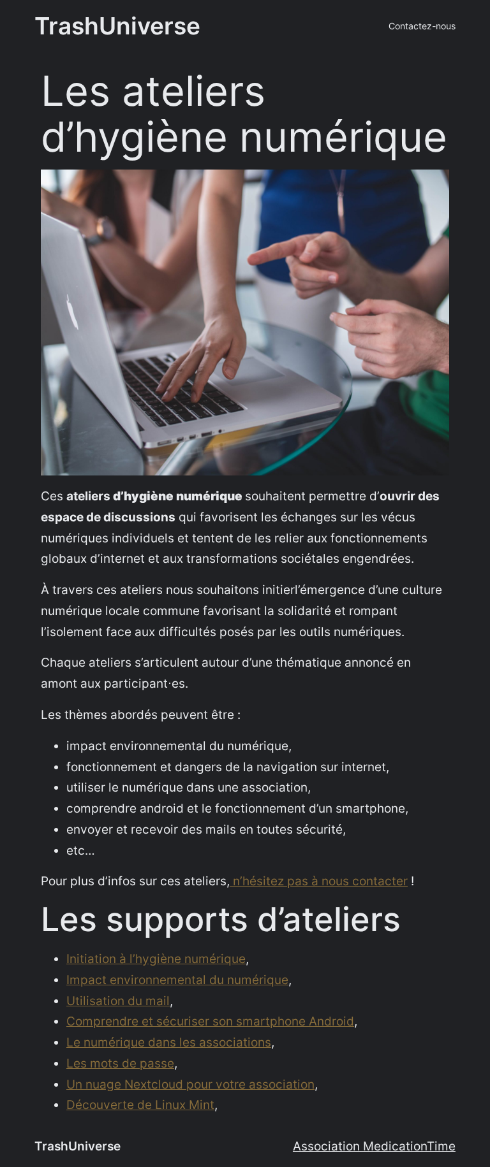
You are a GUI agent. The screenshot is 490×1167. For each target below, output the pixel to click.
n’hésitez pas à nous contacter (320, 880)
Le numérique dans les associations (168, 1042)
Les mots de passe (120, 1063)
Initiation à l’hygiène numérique (156, 958)
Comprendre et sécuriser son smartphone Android (210, 1021)
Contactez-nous (422, 25)
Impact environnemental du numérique (177, 979)
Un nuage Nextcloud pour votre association (190, 1084)
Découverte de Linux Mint (140, 1104)
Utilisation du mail (118, 1000)
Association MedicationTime (374, 1146)
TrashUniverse (117, 26)
